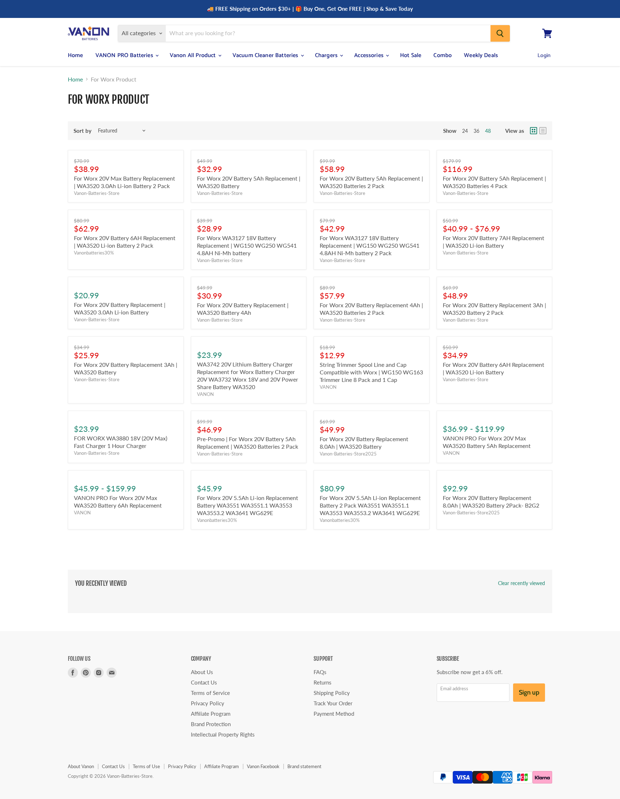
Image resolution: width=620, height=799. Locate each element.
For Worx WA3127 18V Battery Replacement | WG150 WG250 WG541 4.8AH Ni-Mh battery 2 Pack (369, 245)
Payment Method (334, 713)
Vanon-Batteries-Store (96, 193)
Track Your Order (333, 703)
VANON (205, 394)
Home (75, 55)
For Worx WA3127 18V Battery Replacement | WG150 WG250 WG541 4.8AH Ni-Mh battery (247, 245)
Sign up (529, 692)
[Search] (500, 33)
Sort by (82, 131)
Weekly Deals (481, 55)
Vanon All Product (193, 55)
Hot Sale (410, 55)
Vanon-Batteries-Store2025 (348, 454)
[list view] (542, 130)
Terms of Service (210, 693)
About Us (202, 672)
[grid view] (533, 130)
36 (476, 131)
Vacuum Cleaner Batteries (266, 55)
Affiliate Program (210, 713)
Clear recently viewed (521, 583)
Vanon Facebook (263, 766)
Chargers (327, 55)
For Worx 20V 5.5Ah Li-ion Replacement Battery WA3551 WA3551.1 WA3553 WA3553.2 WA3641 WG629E (247, 505)
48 (488, 131)
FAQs (320, 672)
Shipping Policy (332, 693)
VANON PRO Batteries (125, 55)
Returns (323, 682)
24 (465, 131)
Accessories (369, 55)
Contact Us (204, 682)
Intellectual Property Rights (223, 734)
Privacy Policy (207, 703)
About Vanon (81, 766)
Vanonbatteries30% (94, 253)
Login (543, 55)
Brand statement (304, 766)
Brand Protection (211, 724)
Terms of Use (146, 766)
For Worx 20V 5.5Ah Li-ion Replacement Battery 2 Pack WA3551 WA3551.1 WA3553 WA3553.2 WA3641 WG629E (370, 505)
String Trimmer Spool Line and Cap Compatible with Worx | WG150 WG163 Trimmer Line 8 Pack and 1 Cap (371, 372)
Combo (442, 55)
